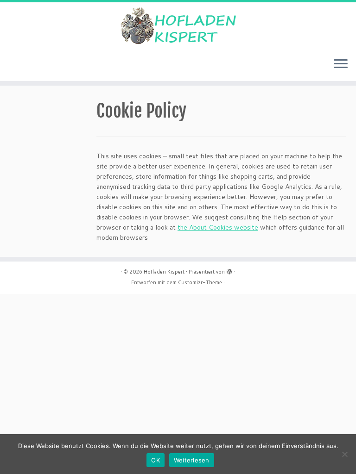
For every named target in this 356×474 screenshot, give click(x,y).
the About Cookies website (218, 227)
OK (155, 460)
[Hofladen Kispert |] (178, 26)
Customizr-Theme (200, 282)
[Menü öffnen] (341, 64)
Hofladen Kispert (164, 271)
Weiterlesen (192, 460)
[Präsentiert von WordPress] (229, 270)
